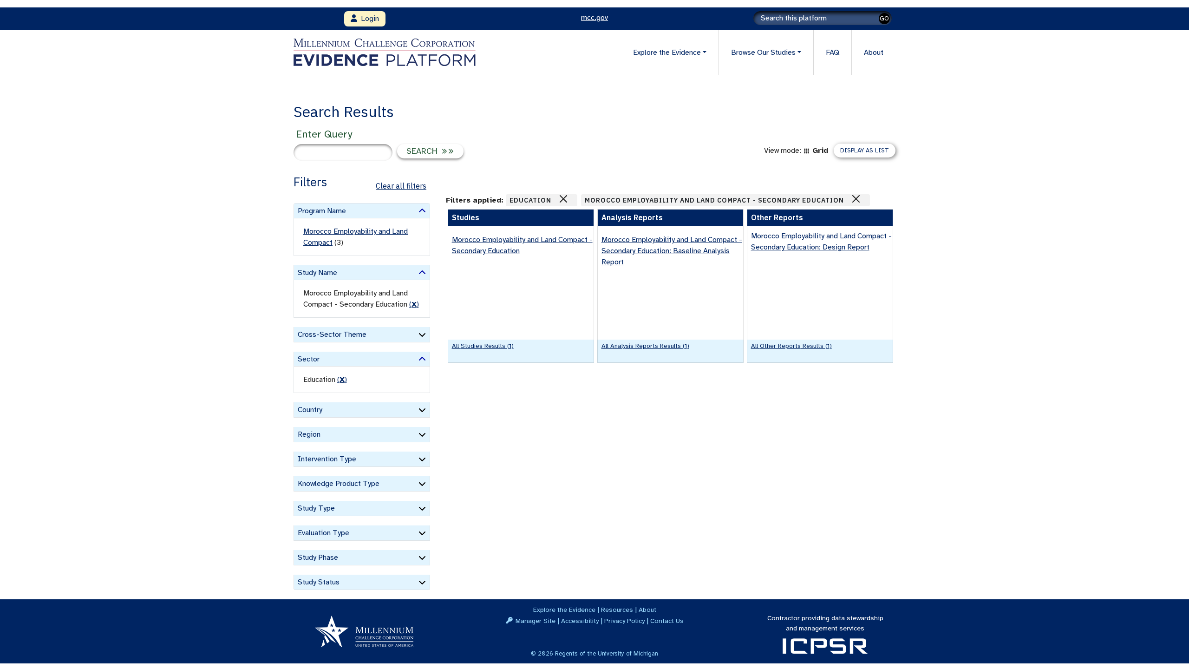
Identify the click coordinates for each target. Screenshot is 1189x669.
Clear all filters (401, 185)
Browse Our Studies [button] (763, 52)
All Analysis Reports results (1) (645, 346)
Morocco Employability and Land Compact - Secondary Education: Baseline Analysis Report (671, 251)
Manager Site (535, 621)
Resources (617, 609)
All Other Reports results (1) (791, 346)
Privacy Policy (624, 621)
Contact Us (667, 621)
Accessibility (580, 621)
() (414, 304)
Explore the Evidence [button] (667, 52)
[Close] (563, 199)
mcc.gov (594, 17)
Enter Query (324, 134)
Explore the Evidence (564, 609)
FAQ (832, 52)
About (873, 52)
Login (368, 18)
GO (884, 18)
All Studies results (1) (483, 346)
